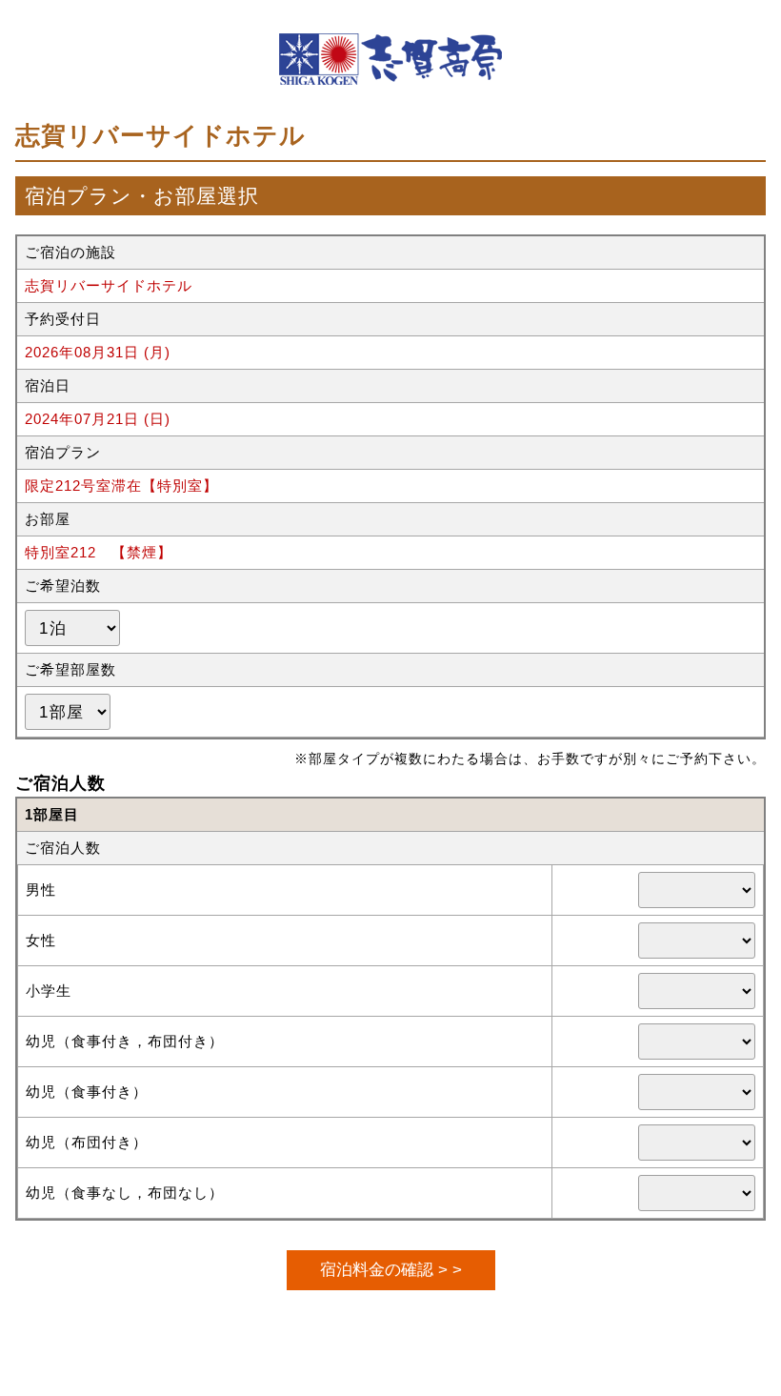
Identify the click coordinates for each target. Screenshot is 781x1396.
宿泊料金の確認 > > (391, 1269)
